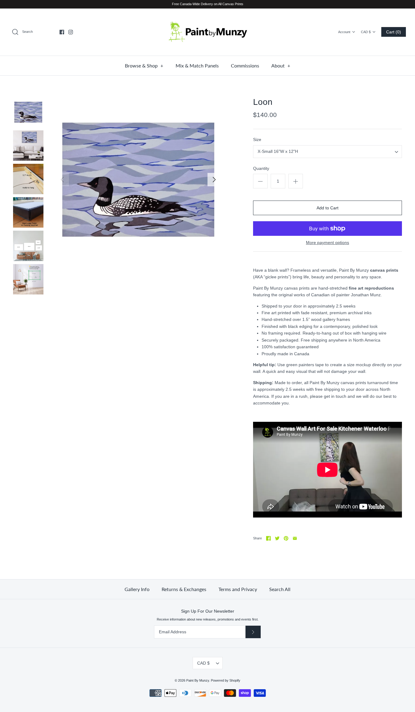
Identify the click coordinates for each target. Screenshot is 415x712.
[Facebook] (62, 32)
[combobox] (327, 151)
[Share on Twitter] (277, 538)
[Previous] (62, 179)
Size (257, 139)
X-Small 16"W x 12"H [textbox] (278, 151)
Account (344, 32)
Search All (279, 589)
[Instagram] (70, 32)
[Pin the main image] (286, 538)
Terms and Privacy (237, 589)
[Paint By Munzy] (207, 32)
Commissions (245, 65)
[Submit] (253, 632)
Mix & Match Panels (197, 65)
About (280, 65)
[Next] (214, 179)
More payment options (327, 242)
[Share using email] (295, 538)
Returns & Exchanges (184, 589)
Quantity (261, 168)
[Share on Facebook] (268, 538)
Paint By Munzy (197, 680)
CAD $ (366, 32)
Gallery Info (137, 589)
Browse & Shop (144, 65)
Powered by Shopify (225, 680)
